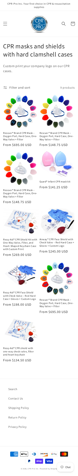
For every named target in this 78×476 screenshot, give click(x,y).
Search (12, 389)
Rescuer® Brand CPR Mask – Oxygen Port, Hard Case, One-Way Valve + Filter (20, 136)
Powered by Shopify (48, 468)
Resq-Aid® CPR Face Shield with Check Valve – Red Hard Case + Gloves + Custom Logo (19, 295)
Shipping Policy (18, 408)
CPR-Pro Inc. (33, 468)
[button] (5, 23)
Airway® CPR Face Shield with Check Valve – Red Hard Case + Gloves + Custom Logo (57, 242)
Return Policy (17, 417)
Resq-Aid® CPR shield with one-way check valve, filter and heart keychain (18, 351)
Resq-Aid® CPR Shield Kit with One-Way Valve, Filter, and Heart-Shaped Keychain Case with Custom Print (20, 244)
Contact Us (15, 398)
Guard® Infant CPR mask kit (55, 181)
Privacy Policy (17, 427)
